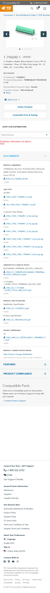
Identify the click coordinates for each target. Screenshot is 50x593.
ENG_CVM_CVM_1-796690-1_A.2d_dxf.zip (24, 239)
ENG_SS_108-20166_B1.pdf (18, 320)
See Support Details (13, 479)
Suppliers (8, 494)
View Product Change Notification (17, 354)
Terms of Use (8, 579)
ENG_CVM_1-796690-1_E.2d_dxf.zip (22, 216)
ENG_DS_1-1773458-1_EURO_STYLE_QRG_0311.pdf (17, 289)
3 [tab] (25, 49)
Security (18, 582)
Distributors (8, 490)
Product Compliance (17, 373)
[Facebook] (5, 561)
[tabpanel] (25, 33)
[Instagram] (18, 561)
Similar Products (25, 107)
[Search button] (32, 8)
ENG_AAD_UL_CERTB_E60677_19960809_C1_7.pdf (24, 338)
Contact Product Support (15, 401)
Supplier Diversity (11, 498)
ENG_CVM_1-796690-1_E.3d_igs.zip (21, 223)
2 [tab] (22, 49)
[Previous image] (6, 34)
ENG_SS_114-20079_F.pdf (17, 308)
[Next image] (44, 34)
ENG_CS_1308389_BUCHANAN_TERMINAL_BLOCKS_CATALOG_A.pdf (24, 273)
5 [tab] (30, 49)
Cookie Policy (37, 579)
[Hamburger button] (44, 8)
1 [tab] (19, 49)
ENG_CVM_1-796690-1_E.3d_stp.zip (22, 231)
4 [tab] (27, 49)
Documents (11, 156)
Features (9, 364)
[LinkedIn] (9, 561)
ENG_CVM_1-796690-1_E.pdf (19, 197)
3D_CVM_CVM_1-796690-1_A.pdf (21, 204)
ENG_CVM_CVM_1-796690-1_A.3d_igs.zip (24, 246)
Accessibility (8, 582)
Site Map (26, 582)
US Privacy (26, 579)
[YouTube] (13, 561)
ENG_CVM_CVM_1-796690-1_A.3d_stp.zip (24, 254)
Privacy (17, 579)
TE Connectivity (6, 8)
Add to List (12, 99)
